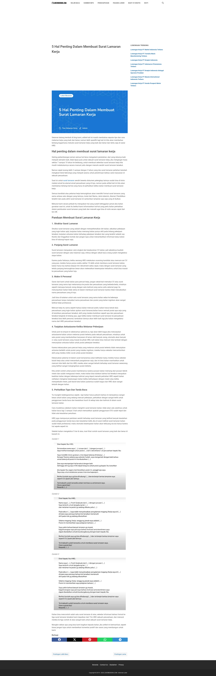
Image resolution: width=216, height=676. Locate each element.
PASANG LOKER (118, 3)
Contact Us (104, 665)
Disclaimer (113, 665)
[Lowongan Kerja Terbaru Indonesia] (59, 3)
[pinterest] (89, 640)
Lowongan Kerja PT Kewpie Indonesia (144, 60)
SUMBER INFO (89, 3)
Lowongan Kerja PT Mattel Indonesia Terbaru (146, 50)
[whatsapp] (104, 640)
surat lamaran (68, 180)
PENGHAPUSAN (103, 3)
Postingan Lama (120, 654)
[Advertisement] (108, 25)
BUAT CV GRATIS (134, 3)
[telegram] (120, 640)
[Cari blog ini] (163, 3)
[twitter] (74, 640)
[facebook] (59, 640)
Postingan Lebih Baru (60, 654)
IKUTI (146, 3)
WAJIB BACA (75, 3)
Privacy (121, 665)
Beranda (95, 665)
